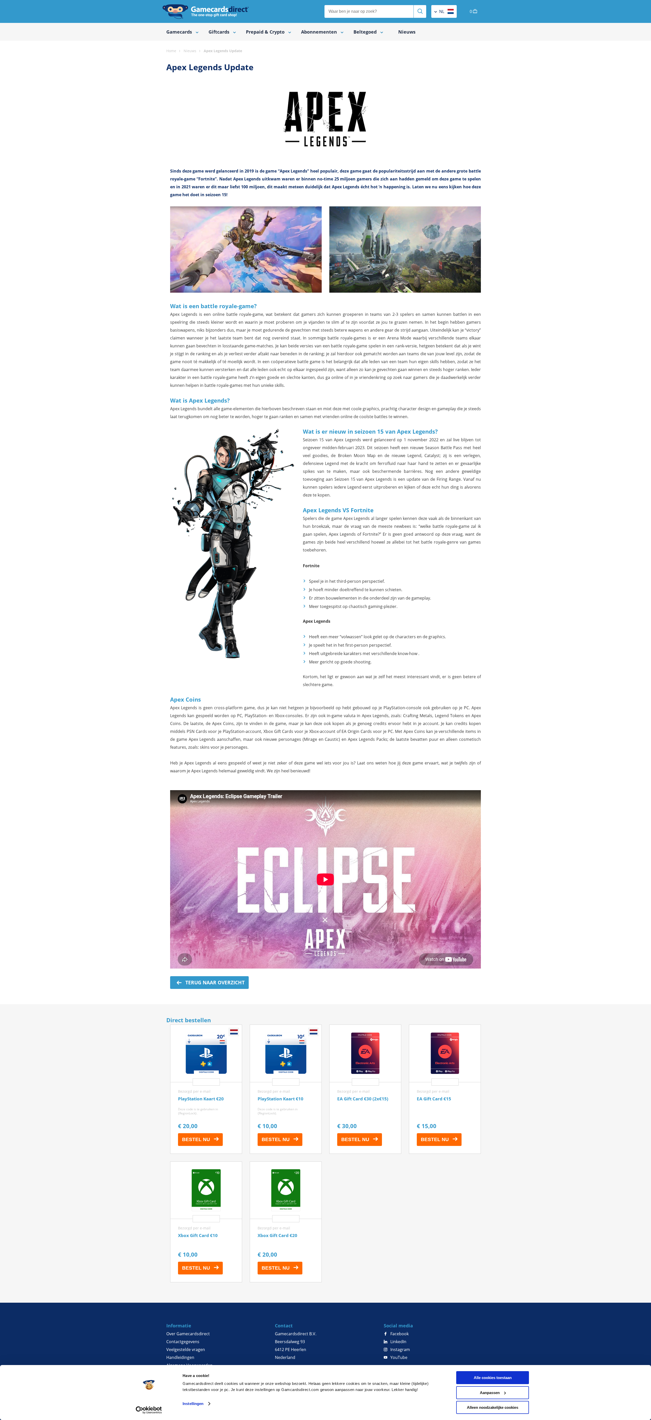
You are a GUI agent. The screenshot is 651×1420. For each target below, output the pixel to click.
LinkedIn (397, 1341)
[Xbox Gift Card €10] (206, 1222)
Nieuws (407, 32)
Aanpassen (490, 1392)
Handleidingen (180, 1357)
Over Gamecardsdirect (188, 1334)
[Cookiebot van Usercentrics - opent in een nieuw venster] (149, 1410)
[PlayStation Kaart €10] (285, 1089)
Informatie (178, 1326)
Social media (398, 1326)
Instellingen (193, 1403)
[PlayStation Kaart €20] (206, 1089)
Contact (284, 1326)
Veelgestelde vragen (185, 1349)
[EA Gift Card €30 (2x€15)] (365, 1089)
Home (171, 50)
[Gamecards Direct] (205, 11)
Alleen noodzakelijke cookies (492, 1407)
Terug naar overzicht (214, 982)
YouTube (398, 1357)
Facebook (399, 1334)
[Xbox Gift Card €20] (285, 1222)
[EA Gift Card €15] (445, 1089)
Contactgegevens (182, 1341)
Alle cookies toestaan (493, 1377)
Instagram (399, 1349)
